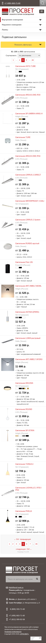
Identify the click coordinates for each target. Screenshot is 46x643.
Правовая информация (12, 632)
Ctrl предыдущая (22, 539)
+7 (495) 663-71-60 (12, 3)
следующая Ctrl (24, 549)
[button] (41, 11)
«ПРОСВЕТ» (24, 634)
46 (33, 60)
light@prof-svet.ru (16, 587)
